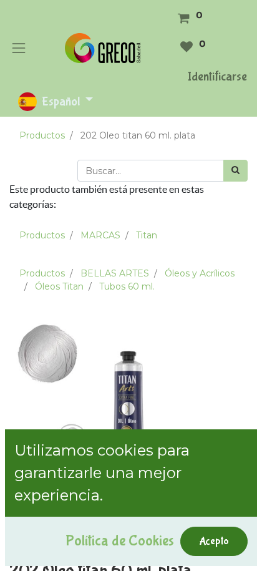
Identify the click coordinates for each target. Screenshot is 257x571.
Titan (146, 235)
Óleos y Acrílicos (200, 273)
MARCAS (100, 235)
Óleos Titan (59, 286)
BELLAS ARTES (114, 273)
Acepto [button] (214, 541)
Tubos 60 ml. (127, 286)
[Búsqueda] (235, 171)
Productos (42, 135)
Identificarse (217, 76)
